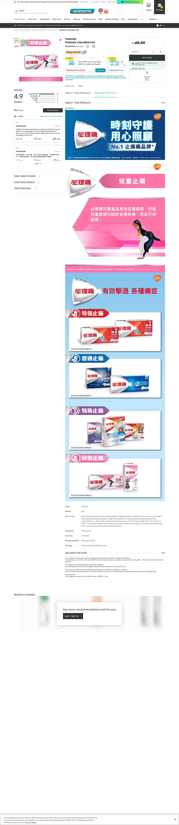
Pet (123, 19)
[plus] (160, 52)
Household (132, 19)
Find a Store (95, 2)
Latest (20, 116)
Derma (67, 19)
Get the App (85, 2)
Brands (153, 19)
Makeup (76, 19)
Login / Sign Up (71, 616)
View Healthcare (25, 176)
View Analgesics (24, 182)
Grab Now (100, 70)
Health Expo (19, 19)
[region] (89, 819)
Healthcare (45, 19)
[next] (141, 19)
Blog (103, 2)
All (15, 116)
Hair (100, 19)
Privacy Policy (31, 822)
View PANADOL (23, 188)
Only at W (32, 19)
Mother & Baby (112, 19)
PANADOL (71, 39)
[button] (159, 7)
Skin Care (57, 19)
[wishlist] (88, 46)
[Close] (175, 819)
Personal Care (89, 19)
